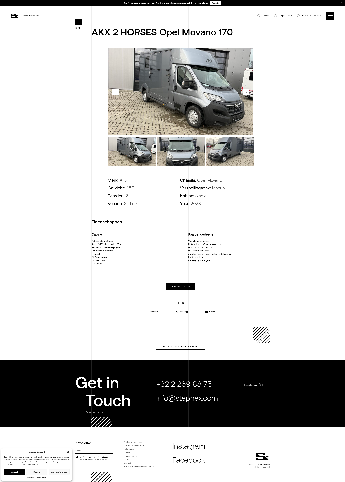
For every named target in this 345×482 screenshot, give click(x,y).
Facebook (154, 311)
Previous (115, 92)
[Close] (339, 4)
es (315, 16)
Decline (36, 472)
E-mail (212, 311)
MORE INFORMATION (181, 286)
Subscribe (215, 3)
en (319, 16)
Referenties (129, 449)
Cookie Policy (30, 477)
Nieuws (127, 452)
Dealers (127, 459)
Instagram (188, 446)
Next (246, 92)
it (307, 16)
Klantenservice (130, 456)
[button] (68, 451)
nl (303, 16)
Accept (14, 472)
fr (311, 16)
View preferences (59, 472)
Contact (266, 16)
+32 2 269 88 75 (184, 384)
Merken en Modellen (133, 442)
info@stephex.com (187, 398)
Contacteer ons (250, 385)
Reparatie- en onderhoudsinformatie (139, 466)
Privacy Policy (41, 477)
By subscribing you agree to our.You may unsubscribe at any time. (94, 458)
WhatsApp (183, 311)
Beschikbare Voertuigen (134, 445)
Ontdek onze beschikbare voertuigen (180, 346)
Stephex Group (286, 16)
